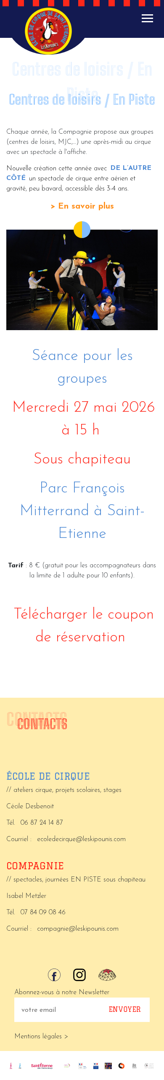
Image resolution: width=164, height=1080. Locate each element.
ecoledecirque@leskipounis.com (81, 839)
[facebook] (54, 975)
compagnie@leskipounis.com (78, 929)
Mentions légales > (41, 1036)
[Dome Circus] (107, 974)
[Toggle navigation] (147, 18)
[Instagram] (79, 975)
